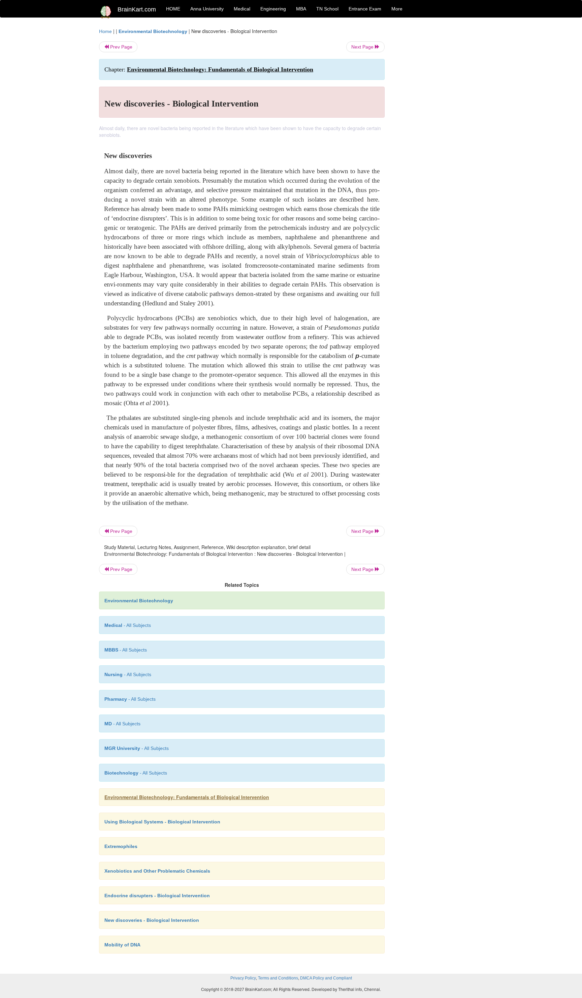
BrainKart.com (137, 9)
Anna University (207, 8)
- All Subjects (127, 625)
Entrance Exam (365, 8)
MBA (301, 8)
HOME (173, 8)
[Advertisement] (439, 129)
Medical (242, 8)
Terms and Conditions (278, 978)
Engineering (273, 8)
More (396, 8)
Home (105, 31)
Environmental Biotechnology (153, 31)
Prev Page (120, 47)
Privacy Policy (243, 978)
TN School (327, 8)
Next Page (363, 47)
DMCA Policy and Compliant (326, 978)
